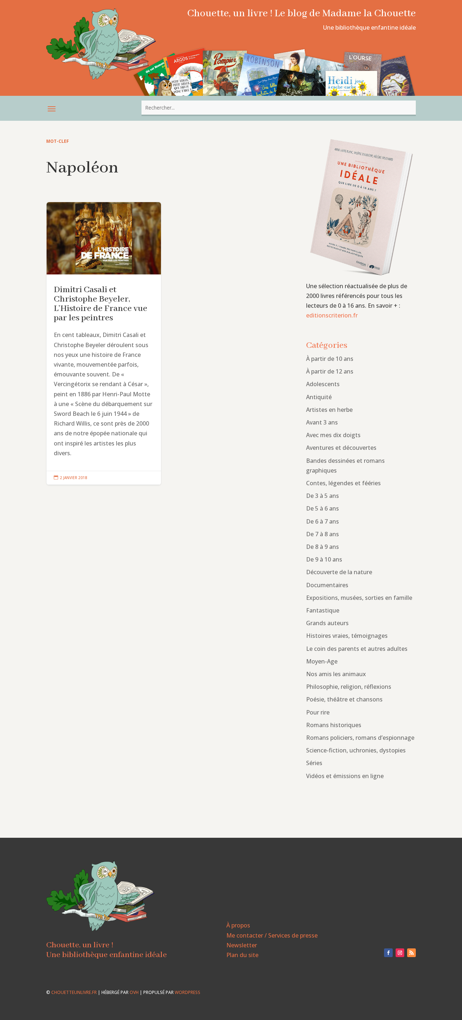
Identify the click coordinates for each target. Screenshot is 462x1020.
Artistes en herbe (329, 410)
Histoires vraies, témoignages (347, 636)
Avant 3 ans (322, 422)
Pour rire (318, 712)
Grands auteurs (327, 623)
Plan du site (242, 955)
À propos (238, 925)
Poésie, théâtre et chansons (344, 699)
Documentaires (327, 585)
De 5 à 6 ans (322, 508)
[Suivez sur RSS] (411, 952)
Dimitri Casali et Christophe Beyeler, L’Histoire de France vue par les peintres (104, 343)
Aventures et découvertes (341, 448)
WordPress (187, 992)
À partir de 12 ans (329, 371)
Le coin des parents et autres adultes (356, 649)
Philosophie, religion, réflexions (348, 687)
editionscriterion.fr (332, 315)
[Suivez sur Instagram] (400, 952)
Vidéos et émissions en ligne (345, 776)
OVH (134, 992)
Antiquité (319, 397)
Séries (314, 763)
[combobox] (278, 108)
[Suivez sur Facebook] (388, 952)
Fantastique (322, 610)
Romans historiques (333, 725)
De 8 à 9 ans (322, 547)
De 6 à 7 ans (322, 521)
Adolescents (323, 384)
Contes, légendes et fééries (343, 483)
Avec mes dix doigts (333, 435)
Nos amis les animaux (336, 674)
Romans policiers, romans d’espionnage (360, 738)
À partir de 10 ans (329, 359)
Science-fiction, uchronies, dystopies (356, 750)
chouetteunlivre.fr (74, 992)
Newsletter (241, 945)
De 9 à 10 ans (324, 559)
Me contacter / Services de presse (272, 935)
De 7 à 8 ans (322, 534)
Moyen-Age (321, 661)
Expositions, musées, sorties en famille (359, 598)
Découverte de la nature (339, 572)
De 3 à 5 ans (322, 496)
